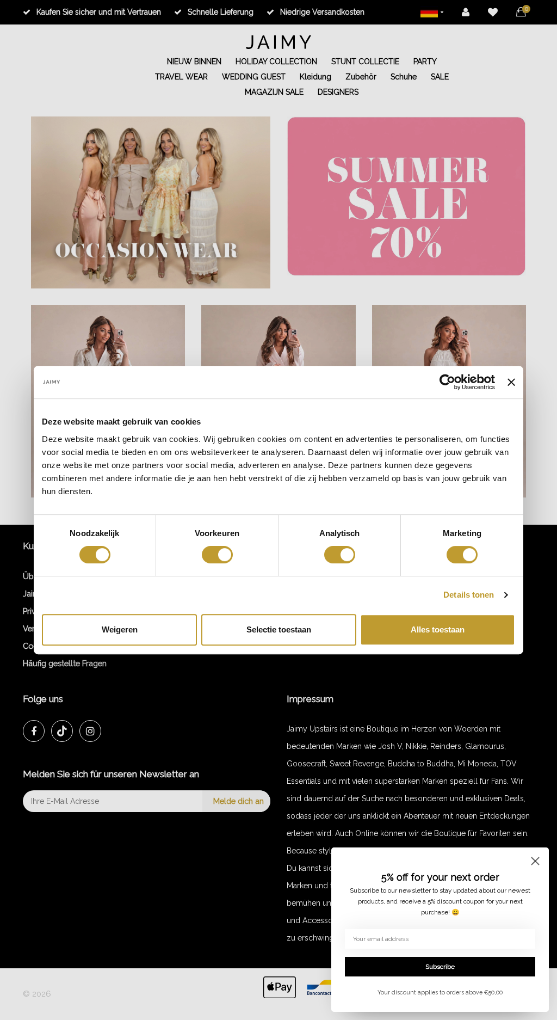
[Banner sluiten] (511, 382)
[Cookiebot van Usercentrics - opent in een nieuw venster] (447, 382)
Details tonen (468, 594)
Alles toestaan (438, 629)
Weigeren (120, 629)
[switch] (217, 554)
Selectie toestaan (278, 629)
